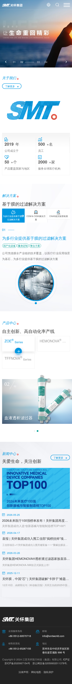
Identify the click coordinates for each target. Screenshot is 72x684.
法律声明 (23, 672)
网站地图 (36, 672)
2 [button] (37, 431)
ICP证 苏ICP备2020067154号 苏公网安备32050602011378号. (37, 661)
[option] (36, 33)
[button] (13, 216)
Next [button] (66, 62)
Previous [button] (6, 62)
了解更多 (10, 86)
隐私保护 (48, 672)
